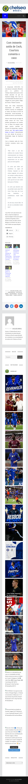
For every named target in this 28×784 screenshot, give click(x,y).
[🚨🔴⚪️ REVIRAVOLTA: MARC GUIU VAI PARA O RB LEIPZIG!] (14, 384)
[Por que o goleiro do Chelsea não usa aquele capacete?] (8, 268)
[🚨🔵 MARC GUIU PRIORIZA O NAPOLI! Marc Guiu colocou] (14, 569)
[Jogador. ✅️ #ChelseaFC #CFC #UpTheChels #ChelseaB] (14, 476)
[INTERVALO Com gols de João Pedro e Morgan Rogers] (14, 699)
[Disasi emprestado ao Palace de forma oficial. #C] (14, 606)
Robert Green (9, 295)
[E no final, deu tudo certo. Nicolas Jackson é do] (14, 402)
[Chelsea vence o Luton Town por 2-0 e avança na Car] (14, 495)
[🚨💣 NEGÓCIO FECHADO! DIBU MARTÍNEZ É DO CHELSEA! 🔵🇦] (14, 513)
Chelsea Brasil (11, 62)
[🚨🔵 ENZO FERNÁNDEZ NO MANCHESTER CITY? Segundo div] (14, 643)
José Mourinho (13, 293)
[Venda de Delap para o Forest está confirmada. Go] (14, 587)
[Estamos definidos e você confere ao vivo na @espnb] (14, 532)
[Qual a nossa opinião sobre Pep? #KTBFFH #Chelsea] (14, 458)
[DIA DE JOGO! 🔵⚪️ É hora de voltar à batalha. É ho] (14, 736)
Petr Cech (20, 293)
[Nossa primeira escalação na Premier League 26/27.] (14, 717)
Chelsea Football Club (16, 290)
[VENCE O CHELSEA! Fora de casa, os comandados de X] (14, 680)
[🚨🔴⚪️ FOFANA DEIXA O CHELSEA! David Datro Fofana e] (14, 439)
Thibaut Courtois (17, 295)
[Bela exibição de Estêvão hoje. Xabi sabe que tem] (14, 421)
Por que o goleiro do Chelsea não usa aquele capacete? (8, 273)
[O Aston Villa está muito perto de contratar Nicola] (14, 625)
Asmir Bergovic (11, 292)
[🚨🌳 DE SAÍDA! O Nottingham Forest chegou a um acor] (14, 662)
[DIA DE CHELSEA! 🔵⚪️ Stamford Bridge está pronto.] (14, 550)
